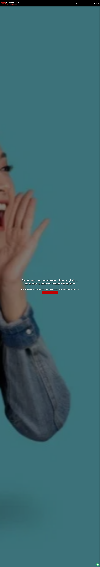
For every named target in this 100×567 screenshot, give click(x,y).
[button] (37, 3)
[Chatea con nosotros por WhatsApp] (97, 564)
